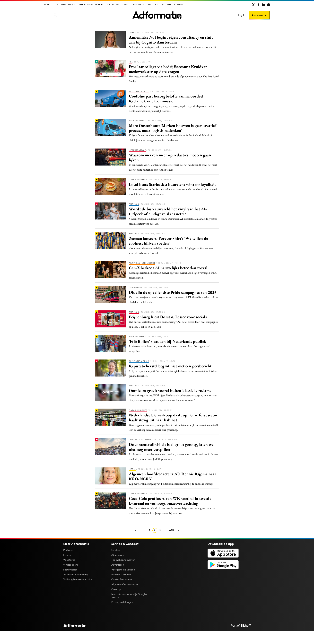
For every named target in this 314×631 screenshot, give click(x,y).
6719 (171, 530)
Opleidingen (138, 4)
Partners (179, 4)
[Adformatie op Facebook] (258, 4)
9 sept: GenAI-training (64, 4)
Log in (241, 15)
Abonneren (117, 554)
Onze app (116, 589)
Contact (116, 550)
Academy (166, 4)
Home (47, 4)
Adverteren (112, 4)
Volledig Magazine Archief (78, 579)
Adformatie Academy (75, 574)
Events (125, 4)
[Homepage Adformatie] (157, 15)
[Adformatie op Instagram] (268, 4)
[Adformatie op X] (253, 4)
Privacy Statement (121, 574)
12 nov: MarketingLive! (91, 4)
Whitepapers (70, 564)
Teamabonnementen (123, 559)
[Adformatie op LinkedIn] (263, 4)
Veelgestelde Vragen (123, 569)
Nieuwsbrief (70, 569)
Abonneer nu (259, 15)
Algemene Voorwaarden (125, 584)
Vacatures (153, 4)
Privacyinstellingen (122, 602)
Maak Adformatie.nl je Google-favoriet (129, 596)
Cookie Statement (121, 579)
